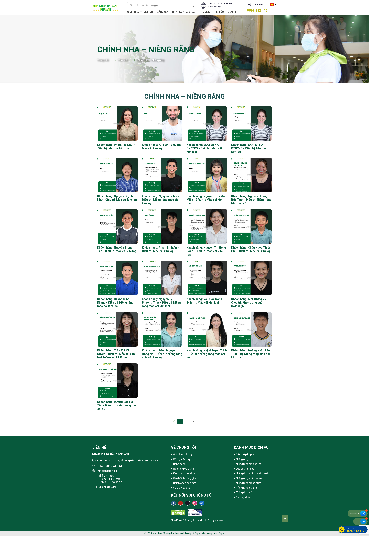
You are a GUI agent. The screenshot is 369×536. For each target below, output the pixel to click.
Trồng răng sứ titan (247, 487)
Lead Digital (219, 533)
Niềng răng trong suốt (248, 482)
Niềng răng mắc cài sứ (249, 478)
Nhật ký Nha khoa (183, 11)
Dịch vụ (148, 11)
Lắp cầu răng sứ (245, 468)
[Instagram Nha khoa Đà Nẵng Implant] (194, 503)
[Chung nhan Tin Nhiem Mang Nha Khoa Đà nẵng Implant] (195, 510)
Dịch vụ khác (243, 497)
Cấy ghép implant (246, 454)
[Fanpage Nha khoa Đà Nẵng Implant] (173, 503)
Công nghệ (179, 463)
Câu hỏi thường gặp (184, 478)
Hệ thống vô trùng (183, 468)
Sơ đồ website (181, 487)
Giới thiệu (133, 11)
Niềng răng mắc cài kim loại (252, 473)
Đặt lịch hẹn (255, 4)
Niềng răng (242, 459)
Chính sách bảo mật (184, 482)
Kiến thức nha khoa (184, 473)
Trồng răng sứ (244, 492)
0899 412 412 (257, 10)
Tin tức (219, 11)
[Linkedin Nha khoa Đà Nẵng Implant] (201, 503)
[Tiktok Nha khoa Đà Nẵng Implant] (187, 503)
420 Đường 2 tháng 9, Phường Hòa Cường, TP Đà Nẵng (127, 460)
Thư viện (204, 11)
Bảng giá (162, 11)
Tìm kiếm (192, 5)
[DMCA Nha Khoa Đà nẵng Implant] (178, 510)
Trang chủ (103, 60)
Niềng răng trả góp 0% (248, 463)
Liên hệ (232, 11)
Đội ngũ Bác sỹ (181, 459)
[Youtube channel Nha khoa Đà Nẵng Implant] (180, 503)
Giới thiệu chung (182, 454)
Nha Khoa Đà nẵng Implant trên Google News (197, 520)
